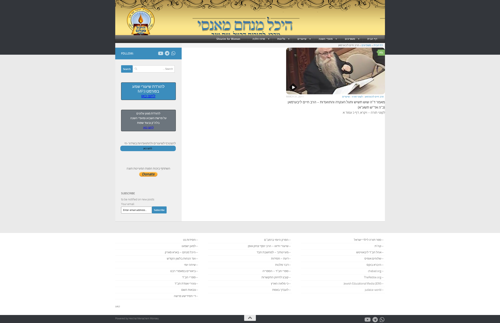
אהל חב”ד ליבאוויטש (368, 252)
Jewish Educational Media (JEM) (362, 283)
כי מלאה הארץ (279, 283)
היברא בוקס (374, 265)
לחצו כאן (148, 96)
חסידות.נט (189, 240)
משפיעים (350, 38)
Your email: (128, 204)
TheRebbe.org (372, 277)
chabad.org (374, 271)
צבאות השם (188, 290)
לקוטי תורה (357, 96)
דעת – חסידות (279, 258)
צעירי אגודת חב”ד (185, 283)
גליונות (281, 38)
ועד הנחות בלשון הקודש (181, 258)
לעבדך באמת (280, 290)
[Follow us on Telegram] (167, 53)
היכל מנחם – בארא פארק (180, 252)
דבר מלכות (281, 265)
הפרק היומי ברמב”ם (276, 240)
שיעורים (301, 38)
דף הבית (372, 38)
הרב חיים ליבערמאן (374, 96)
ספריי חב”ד (189, 277)
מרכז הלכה (259, 38)
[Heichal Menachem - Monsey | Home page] (135, 21)
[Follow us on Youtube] (161, 53)
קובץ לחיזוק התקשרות (275, 277)
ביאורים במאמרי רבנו (183, 271)
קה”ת (378, 246)
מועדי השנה (326, 38)
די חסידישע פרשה (185, 296)
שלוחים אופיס (372, 258)
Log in (117, 306)
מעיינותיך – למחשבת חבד (272, 252)
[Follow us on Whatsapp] (173, 53)
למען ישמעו (189, 246)
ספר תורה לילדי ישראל (367, 240)
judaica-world (373, 290)
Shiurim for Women (228, 38)
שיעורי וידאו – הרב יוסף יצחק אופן (268, 246)
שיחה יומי (190, 265)
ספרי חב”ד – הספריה (275, 271)
